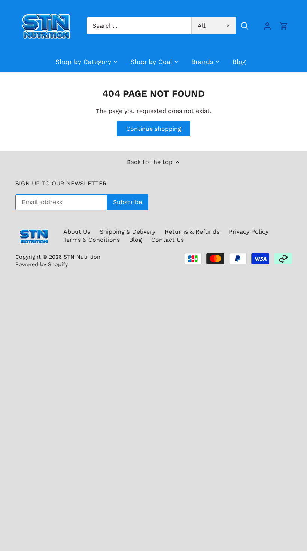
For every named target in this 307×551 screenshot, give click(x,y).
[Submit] (244, 25)
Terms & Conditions (91, 239)
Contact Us (167, 239)
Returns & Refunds (192, 231)
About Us (76, 231)
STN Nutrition (82, 257)
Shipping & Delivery (127, 231)
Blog (135, 239)
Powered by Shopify (41, 264)
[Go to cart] (283, 25)
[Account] (267, 25)
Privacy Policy (248, 231)
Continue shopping (153, 128)
